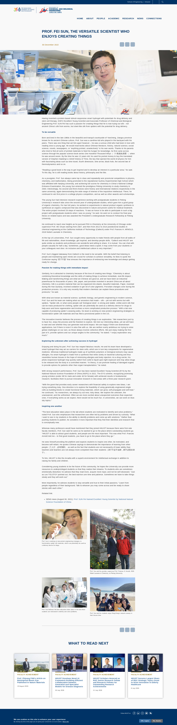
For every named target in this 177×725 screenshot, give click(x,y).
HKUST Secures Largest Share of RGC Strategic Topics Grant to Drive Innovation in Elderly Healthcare (145, 681)
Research (128, 18)
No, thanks (157, 721)
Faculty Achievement (28, 675)
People (101, 18)
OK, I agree (145, 721)
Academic (113, 18)
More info (66, 722)
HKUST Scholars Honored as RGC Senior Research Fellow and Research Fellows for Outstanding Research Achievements (106, 682)
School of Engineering (134, 2)
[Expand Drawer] (156, 2)
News (140, 18)
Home (80, 18)
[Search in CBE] (162, 2)
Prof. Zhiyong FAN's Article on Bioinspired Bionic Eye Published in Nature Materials (31, 680)
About (90, 18)
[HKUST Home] (24, 9)
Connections (154, 18)
